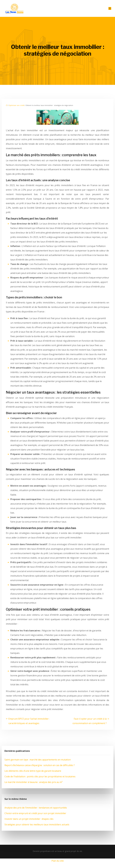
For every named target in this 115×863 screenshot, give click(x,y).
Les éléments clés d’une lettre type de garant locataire (32, 770)
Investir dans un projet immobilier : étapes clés (28, 818)
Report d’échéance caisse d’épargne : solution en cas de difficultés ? (39, 765)
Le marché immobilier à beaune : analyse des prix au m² (33, 782)
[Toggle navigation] (110, 8)
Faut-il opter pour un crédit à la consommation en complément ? (90, 721)
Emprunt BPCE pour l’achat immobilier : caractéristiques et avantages (29, 721)
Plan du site (57, 860)
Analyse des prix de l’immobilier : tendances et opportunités (35, 807)
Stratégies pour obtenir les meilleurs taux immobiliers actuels (36, 824)
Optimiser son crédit (16, 105)
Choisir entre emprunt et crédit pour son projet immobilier (35, 813)
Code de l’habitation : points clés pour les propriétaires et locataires (39, 776)
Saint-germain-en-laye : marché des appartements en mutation (37, 759)
